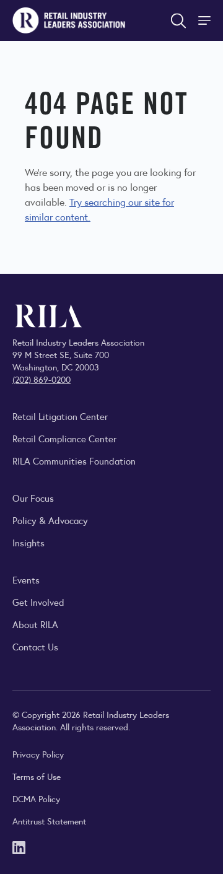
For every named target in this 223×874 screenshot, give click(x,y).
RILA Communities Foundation (74, 460)
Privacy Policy (38, 754)
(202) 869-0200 (41, 379)
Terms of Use (36, 776)
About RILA (35, 624)
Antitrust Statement (49, 821)
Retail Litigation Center (60, 416)
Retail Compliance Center (64, 438)
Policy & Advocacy (50, 520)
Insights (28, 542)
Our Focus (33, 498)
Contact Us (35, 646)
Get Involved (38, 602)
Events (26, 579)
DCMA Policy (36, 798)
